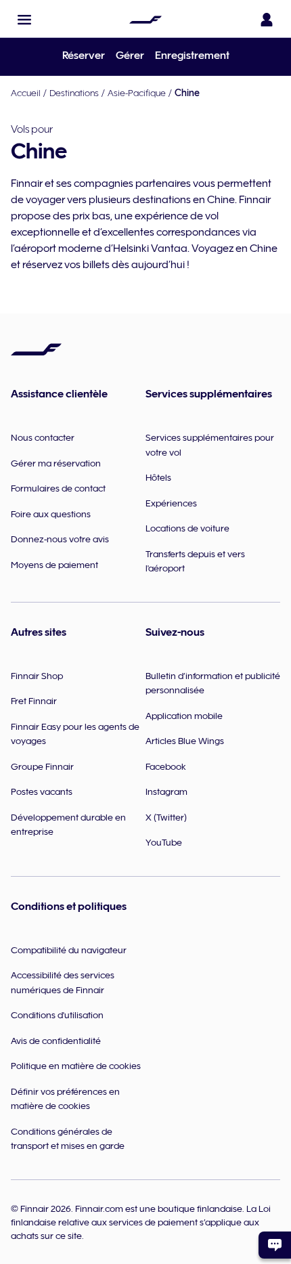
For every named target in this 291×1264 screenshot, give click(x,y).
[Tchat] (275, 1245)
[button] (24, 19)
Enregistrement (192, 55)
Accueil (26, 92)
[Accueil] (145, 19)
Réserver (83, 55)
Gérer (130, 55)
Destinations (74, 92)
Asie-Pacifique (137, 92)
